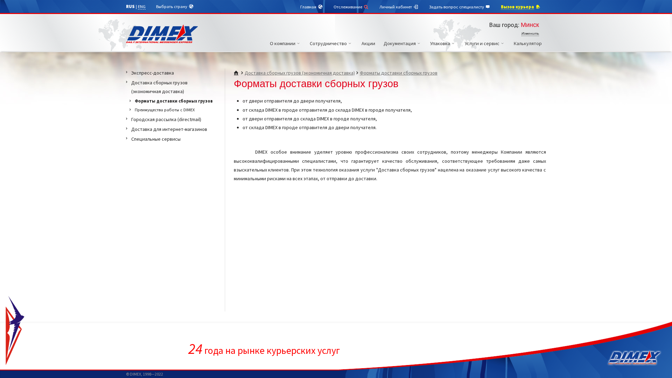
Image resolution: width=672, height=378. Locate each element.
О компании (282, 43)
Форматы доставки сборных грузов (399, 73)
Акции (368, 43)
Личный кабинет (396, 6)
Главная (308, 6)
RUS (130, 6)
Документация (400, 43)
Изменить (530, 33)
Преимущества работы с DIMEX (165, 109)
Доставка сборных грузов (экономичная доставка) (300, 73)
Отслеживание (348, 6)
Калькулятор (528, 43)
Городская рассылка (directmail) (166, 119)
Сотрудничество (328, 43)
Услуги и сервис (482, 43)
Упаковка (440, 43)
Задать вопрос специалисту (457, 6)
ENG (142, 6)
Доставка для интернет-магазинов (169, 129)
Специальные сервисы (156, 139)
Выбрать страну (172, 6)
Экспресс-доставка (152, 73)
